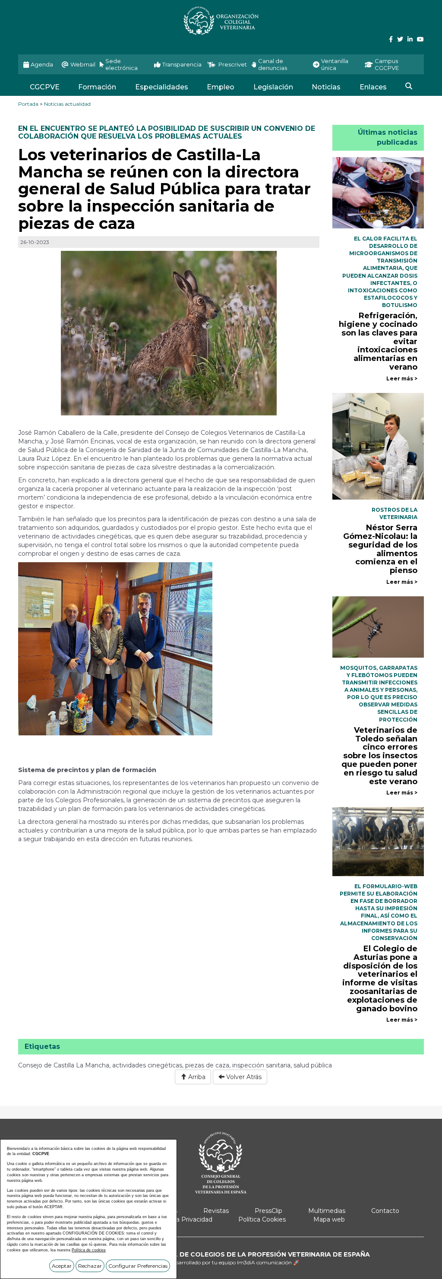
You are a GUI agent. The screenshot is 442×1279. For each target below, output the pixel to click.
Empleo (220, 87)
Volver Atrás (243, 1077)
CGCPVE (45, 87)
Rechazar (90, 1266)
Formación (97, 87)
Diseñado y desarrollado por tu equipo (221, 1262)
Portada (28, 104)
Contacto (385, 1211)
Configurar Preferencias (137, 1266)
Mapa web (329, 1219)
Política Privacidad (185, 1219)
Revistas (216, 1211)
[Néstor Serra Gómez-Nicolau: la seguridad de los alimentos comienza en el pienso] (378, 446)
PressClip (268, 1211)
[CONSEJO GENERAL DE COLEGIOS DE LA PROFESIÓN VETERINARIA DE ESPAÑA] (220, 20)
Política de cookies (89, 1250)
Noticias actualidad (67, 104)
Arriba (195, 1077)
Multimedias (326, 1211)
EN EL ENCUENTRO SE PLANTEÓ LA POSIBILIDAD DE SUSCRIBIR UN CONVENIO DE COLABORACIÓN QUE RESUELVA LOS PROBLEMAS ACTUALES (166, 132)
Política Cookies (262, 1219)
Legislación (273, 87)
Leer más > (401, 378)
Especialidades (161, 87)
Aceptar (62, 1266)
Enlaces (373, 87)
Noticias (326, 87)
